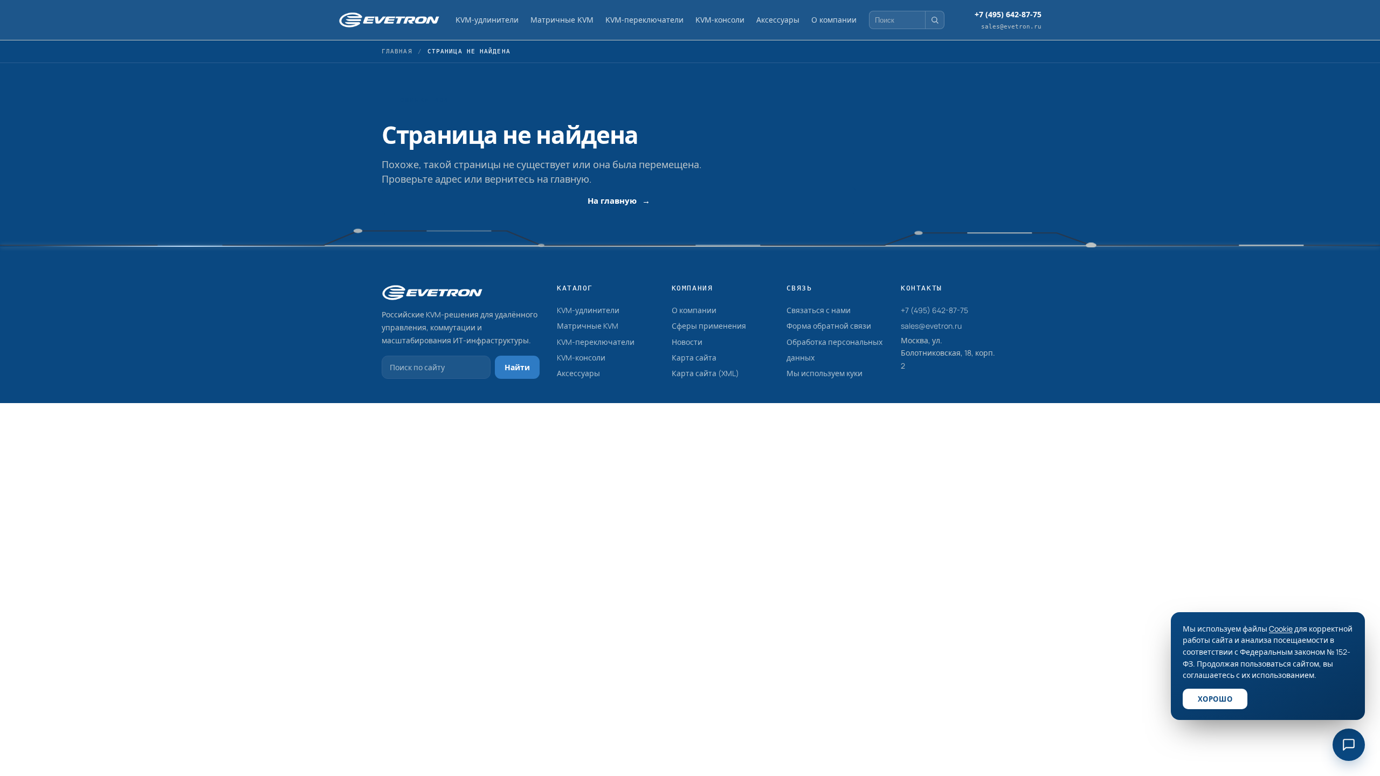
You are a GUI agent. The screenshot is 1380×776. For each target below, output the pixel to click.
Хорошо (1215, 699)
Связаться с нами (818, 310)
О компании (834, 20)
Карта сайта (694, 357)
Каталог (575, 288)
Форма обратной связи (828, 326)
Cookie (1281, 628)
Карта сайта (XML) (705, 373)
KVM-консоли (719, 20)
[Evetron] (389, 20)
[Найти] (934, 20)
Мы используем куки (824, 373)
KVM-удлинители (487, 20)
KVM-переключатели (644, 20)
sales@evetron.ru (931, 326)
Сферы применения (709, 326)
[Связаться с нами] (1349, 745)
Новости (687, 342)
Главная (397, 51)
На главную (612, 200)
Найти (517, 367)
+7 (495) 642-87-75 (934, 310)
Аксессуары (777, 20)
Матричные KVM (562, 20)
